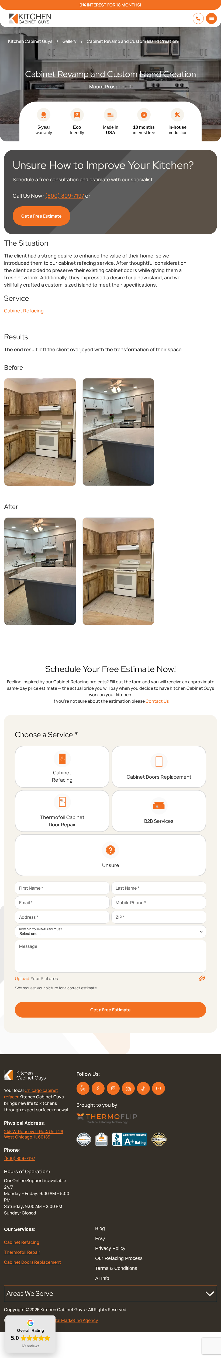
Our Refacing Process (119, 1258)
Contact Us (157, 701)
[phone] (198, 18)
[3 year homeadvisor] (101, 1139)
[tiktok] (128, 1088)
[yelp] (83, 1088)
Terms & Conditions (116, 1268)
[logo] (25, 18)
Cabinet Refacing (24, 310)
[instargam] (113, 1088)
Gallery (70, 41)
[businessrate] (159, 1139)
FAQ (100, 1238)
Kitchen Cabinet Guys (30, 41)
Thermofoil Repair (22, 1252)
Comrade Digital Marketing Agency (62, 1320)
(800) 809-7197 (64, 195)
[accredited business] (129, 1139)
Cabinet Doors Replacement (32, 1262)
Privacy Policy (110, 1248)
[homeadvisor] (84, 1139)
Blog (100, 1228)
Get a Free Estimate (41, 216)
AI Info (102, 1278)
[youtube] (158, 1088)
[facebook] (98, 1088)
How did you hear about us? (40, 929)
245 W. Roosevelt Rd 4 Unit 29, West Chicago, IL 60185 (34, 1134)
